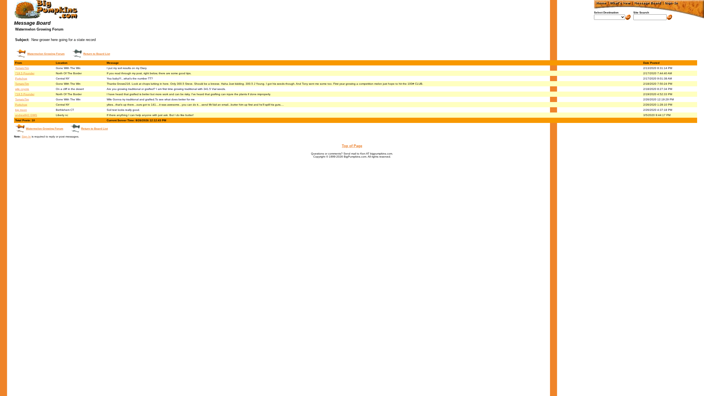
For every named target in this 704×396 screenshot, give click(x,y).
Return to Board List (96, 53)
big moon (21, 109)
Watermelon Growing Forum (46, 53)
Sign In (26, 136)
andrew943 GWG (26, 115)
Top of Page (352, 146)
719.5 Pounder (24, 73)
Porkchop (21, 78)
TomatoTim (22, 68)
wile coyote (22, 88)
